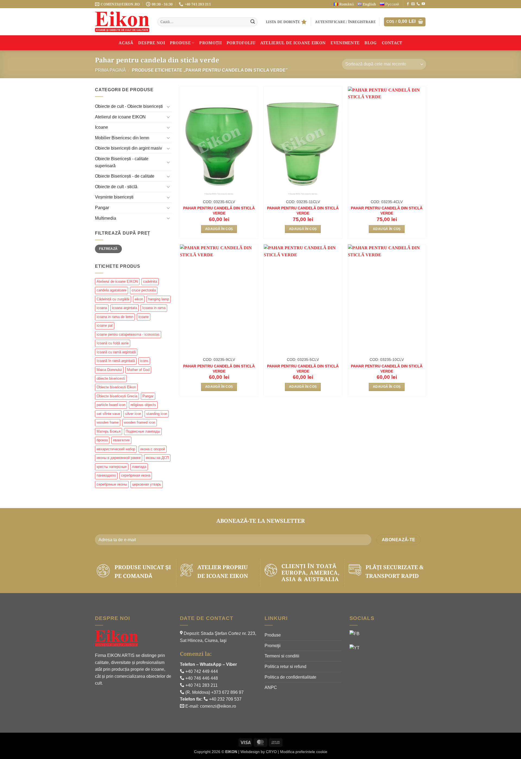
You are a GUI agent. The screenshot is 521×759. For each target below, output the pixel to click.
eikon (139, 299)
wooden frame (108, 422)
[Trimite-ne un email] (413, 4)
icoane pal (105, 325)
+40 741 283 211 (201, 685)
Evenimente (345, 42)
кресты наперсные (112, 467)
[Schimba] (168, 106)
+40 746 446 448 (201, 678)
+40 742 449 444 (201, 671)
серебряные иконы (112, 484)
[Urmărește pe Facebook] (407, 4)
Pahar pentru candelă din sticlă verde (219, 210)
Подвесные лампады (143, 431)
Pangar (102, 207)
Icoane (101, 127)
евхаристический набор (116, 449)
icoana (102, 308)
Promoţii (210, 42)
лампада (139, 467)
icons (144, 361)
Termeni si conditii (282, 656)
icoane (143, 317)
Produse (180, 42)
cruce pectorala (144, 290)
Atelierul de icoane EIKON (120, 117)
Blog (370, 42)
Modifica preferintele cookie (303, 751)
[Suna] (418, 4)
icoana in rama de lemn (115, 317)
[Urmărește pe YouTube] (423, 4)
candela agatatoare (111, 290)
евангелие (121, 440)
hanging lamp (158, 299)
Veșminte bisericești (114, 197)
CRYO (271, 751)
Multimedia (105, 218)
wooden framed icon (139, 422)
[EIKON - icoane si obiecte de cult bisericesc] (122, 21)
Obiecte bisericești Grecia (117, 396)
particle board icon (111, 405)
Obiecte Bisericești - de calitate (124, 176)
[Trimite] (252, 22)
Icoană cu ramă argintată (116, 352)
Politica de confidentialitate (290, 677)
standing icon (156, 414)
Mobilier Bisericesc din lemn (122, 138)
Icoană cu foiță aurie (113, 343)
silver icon (133, 414)
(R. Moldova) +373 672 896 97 (214, 692)
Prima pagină (110, 70)
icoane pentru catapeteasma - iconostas (128, 334)
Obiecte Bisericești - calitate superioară (121, 162)
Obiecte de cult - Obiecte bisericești (129, 106)
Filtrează (108, 249)
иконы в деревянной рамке (119, 458)
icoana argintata (124, 308)
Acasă (126, 42)
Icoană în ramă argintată (116, 361)
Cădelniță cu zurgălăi (113, 299)
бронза (102, 440)
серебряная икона (135, 475)
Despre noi (151, 42)
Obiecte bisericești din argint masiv (128, 148)
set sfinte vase (108, 414)
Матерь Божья (108, 431)
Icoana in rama (154, 308)
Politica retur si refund (285, 666)
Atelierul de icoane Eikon (293, 42)
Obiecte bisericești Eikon (116, 387)
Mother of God (138, 370)
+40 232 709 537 (225, 699)
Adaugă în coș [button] (219, 229)
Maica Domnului (109, 370)
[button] (345, 22)
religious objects (143, 405)
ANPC (271, 687)
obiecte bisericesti (111, 378)
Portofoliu (241, 42)
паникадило (106, 475)
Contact (392, 42)
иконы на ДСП (157, 458)
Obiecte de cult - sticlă (116, 186)
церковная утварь (146, 484)
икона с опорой (152, 449)
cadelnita (150, 281)
